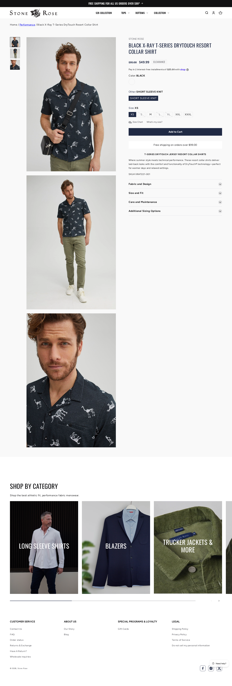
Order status (17, 640)
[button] (124, 13)
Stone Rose (22, 668)
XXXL (188, 114)
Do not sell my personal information (191, 645)
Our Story (69, 629)
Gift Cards (123, 629)
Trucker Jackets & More (188, 545)
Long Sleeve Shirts (44, 546)
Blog (66, 634)
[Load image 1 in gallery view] (15, 42)
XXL (177, 114)
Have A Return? (18, 651)
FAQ (12, 634)
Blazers (116, 546)
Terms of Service (181, 640)
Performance (27, 24)
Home (13, 24)
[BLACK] (132, 82)
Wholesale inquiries (20, 656)
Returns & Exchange (21, 645)
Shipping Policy (180, 629)
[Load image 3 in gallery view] (15, 65)
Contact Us (16, 629)
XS (132, 114)
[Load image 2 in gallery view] (15, 53)
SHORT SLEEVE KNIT (143, 98)
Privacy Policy (179, 634)
